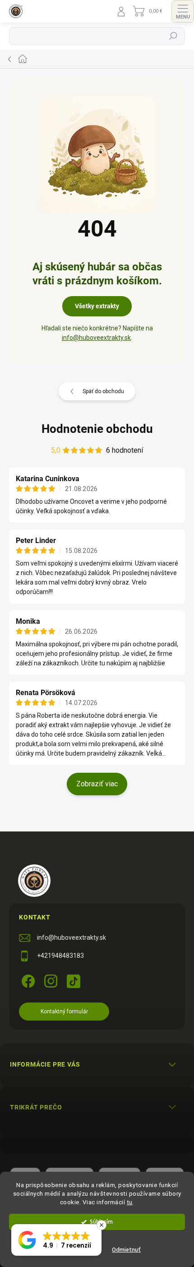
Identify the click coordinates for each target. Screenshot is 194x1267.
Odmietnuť (126, 1249)
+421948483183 (60, 955)
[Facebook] (27, 980)
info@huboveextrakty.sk (96, 337)
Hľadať (173, 36)
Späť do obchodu (103, 391)
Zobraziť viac (97, 784)
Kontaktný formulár (64, 1011)
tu (130, 1202)
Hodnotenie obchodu (97, 429)
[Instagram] (49, 980)
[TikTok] (72, 980)
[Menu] (182, 11)
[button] (56, 1240)
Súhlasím (101, 1221)
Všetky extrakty (97, 306)
